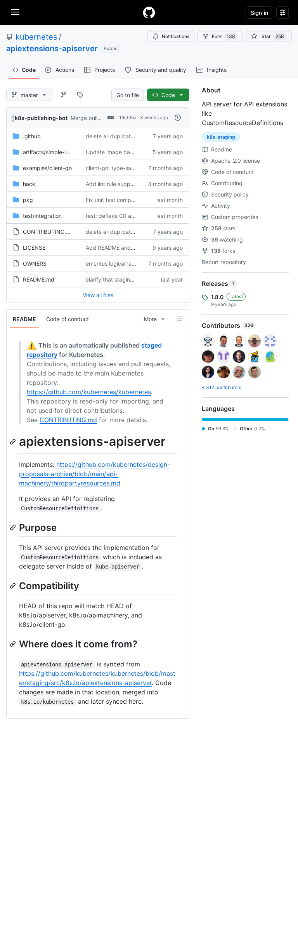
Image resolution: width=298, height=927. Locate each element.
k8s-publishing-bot (41, 118)
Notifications (175, 36)
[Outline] (179, 319)
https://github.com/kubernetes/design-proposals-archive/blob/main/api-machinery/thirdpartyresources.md (94, 474)
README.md (38, 279)
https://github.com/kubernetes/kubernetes (89, 392)
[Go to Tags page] (80, 95)
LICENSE (34, 247)
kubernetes (36, 37)
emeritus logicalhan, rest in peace (128, 263)
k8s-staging (221, 137)
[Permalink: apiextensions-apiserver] (13, 441)
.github (32, 136)
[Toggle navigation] (15, 12)
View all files (98, 295)
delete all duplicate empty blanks (128, 136)
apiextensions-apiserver (52, 48)
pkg (28, 200)
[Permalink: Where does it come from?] (13, 643)
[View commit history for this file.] (177, 117)
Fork (223, 36)
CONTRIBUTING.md (48, 231)
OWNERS (35, 263)
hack (29, 184)
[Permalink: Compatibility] (13, 585)
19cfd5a (128, 117)
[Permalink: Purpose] (13, 527)
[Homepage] (149, 12)
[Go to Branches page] (63, 95)
